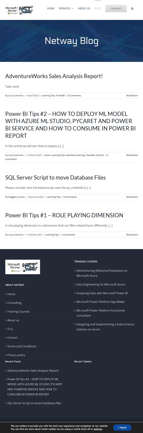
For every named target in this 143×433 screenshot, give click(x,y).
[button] (132, 8)
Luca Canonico (16, 95)
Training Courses (18, 311)
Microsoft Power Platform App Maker (100, 302)
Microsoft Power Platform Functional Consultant (100, 313)
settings (98, 429)
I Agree (122, 427)
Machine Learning (75, 155)
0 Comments (74, 95)
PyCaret (100, 155)
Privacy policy (16, 355)
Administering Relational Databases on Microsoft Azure (101, 273)
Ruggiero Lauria (16, 196)
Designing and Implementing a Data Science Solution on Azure (105, 326)
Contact (12, 337)
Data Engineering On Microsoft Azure (100, 284)
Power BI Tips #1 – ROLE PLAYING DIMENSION (64, 215)
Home (11, 294)
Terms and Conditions (21, 346)
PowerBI (60, 95)
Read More (132, 95)
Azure (47, 155)
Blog (10, 329)
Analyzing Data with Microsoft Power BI (102, 293)
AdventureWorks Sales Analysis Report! (54, 76)
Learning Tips (48, 95)
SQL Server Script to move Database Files (55, 177)
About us (13, 320)
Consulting (14, 303)
